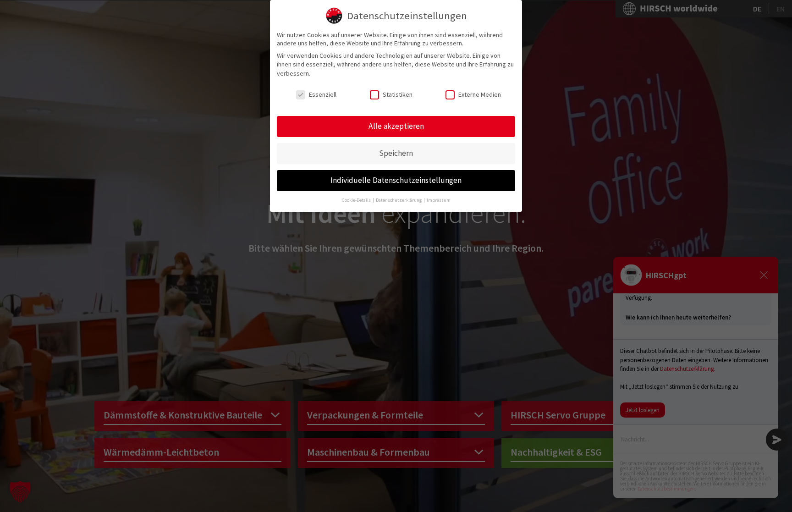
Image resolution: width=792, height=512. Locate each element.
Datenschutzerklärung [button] (399, 200)
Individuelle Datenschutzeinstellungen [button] (396, 180)
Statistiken (397, 94)
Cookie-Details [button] (357, 200)
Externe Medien (479, 94)
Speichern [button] (396, 153)
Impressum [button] (439, 200)
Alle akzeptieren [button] (396, 126)
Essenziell (322, 94)
